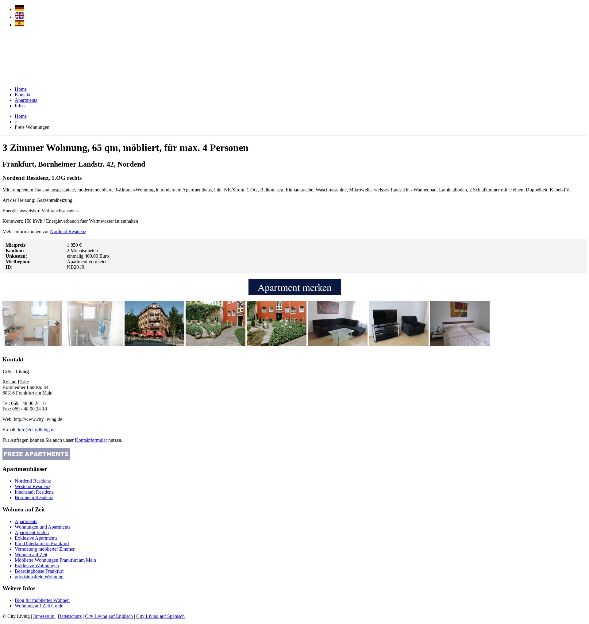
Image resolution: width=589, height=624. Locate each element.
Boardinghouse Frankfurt (39, 571)
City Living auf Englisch (109, 616)
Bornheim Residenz (34, 497)
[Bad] (93, 344)
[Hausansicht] (215, 344)
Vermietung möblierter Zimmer (45, 549)
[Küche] (32, 344)
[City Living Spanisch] (19, 24)
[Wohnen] (338, 344)
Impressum (44, 616)
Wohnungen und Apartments (42, 527)
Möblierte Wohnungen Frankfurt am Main (55, 560)
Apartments (26, 100)
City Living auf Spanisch (160, 616)
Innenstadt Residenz (34, 492)
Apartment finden (32, 532)
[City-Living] (30, 80)
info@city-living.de (37, 429)
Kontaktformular (91, 440)
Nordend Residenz (68, 231)
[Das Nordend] (154, 344)
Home (21, 89)
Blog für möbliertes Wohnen (42, 600)
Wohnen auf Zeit (31, 554)
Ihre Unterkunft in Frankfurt (42, 543)
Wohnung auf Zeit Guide (39, 605)
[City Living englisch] (19, 17)
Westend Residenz (32, 486)
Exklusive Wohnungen (37, 565)
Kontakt (22, 94)
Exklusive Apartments (36, 538)
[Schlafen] (460, 344)
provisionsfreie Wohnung (39, 576)
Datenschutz (70, 616)
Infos (20, 105)
